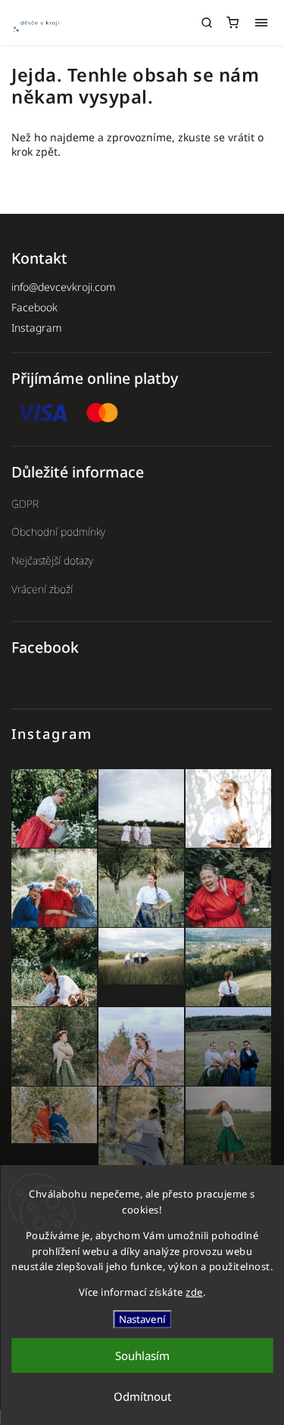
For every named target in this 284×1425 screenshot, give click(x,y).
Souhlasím (142, 1355)
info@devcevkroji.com (63, 287)
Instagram (36, 327)
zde (194, 1292)
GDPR (25, 503)
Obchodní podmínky (58, 531)
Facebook (34, 307)
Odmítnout (142, 1396)
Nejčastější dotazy (52, 560)
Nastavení (142, 1319)
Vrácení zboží (42, 589)
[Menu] (261, 23)
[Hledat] (206, 22)
